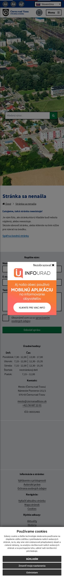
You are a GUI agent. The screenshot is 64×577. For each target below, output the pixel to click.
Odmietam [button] (32, 572)
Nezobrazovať (42, 265)
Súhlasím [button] (32, 559)
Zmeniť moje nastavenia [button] (32, 565)
